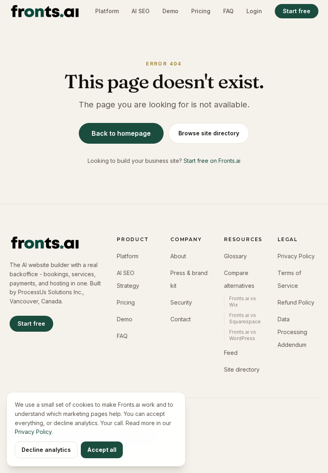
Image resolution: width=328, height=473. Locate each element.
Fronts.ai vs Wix (242, 301)
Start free (296, 11)
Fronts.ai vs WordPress (242, 335)
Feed (231, 352)
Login (254, 11)
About (178, 256)
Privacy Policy (296, 256)
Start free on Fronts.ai (212, 160)
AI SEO (141, 11)
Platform (107, 11)
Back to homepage (121, 133)
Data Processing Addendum (292, 332)
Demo (170, 11)
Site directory (242, 369)
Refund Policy (296, 302)
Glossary (235, 256)
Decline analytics (46, 449)
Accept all (101, 449)
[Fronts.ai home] (45, 11)
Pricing (200, 11)
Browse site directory (208, 133)
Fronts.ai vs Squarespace (245, 318)
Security (181, 302)
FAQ (228, 11)
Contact (180, 319)
